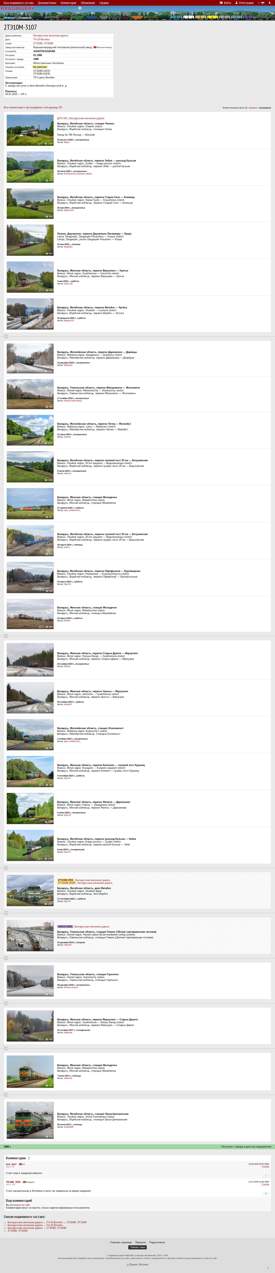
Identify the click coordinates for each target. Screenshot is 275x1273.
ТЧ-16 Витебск (41, 39)
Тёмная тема (137, 1247)
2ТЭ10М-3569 (66, 883)
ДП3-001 (62, 118)
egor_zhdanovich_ (72, 510)
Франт (67, 142)
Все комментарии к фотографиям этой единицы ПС (33, 107)
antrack (67, 437)
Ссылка (265, 1166)
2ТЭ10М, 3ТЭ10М (43, 43)
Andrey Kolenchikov (73, 401)
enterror (67, 473)
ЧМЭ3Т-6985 (65, 926)
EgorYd (67, 584)
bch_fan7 (11, 1164)
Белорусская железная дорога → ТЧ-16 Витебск (35, 1225)
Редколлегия (157, 1242)
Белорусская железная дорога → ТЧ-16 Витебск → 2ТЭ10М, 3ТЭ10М (47, 1222)
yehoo (67, 547)
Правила (140, 1242)
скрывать (252, 108)
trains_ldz (68, 283)
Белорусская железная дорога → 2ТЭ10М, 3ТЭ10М (37, 1228)
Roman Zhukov (71, 987)
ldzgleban (68, 247)
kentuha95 (69, 1127)
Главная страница (121, 1242)
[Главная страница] (137, 13)
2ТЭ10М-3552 (65, 880)
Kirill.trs (67, 620)
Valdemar (68, 1032)
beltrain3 (68, 704)
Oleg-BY (68, 945)
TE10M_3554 (13, 1182)
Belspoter (68, 365)
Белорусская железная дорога (50, 35)
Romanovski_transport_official (77, 174)
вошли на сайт (21, 1205)
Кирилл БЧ (69, 210)
